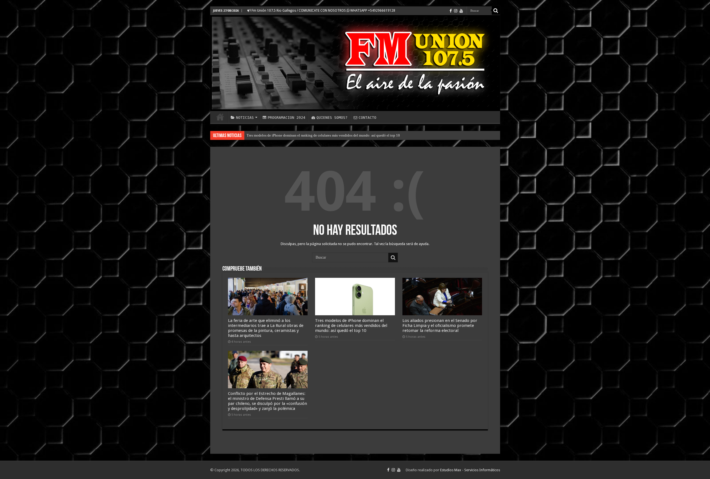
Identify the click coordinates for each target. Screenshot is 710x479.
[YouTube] (461, 10)
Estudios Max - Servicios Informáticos (470, 470)
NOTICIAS (245, 117)
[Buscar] (496, 10)
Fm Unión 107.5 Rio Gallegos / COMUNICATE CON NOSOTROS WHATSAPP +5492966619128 (323, 10)
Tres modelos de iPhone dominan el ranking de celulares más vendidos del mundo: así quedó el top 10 (323, 135)
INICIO (220, 117)
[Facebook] (450, 10)
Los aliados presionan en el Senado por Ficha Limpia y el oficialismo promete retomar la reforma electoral (439, 325)
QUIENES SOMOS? (332, 117)
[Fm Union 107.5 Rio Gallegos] (355, 63)
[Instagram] (455, 10)
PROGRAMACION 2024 (286, 117)
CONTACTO (367, 117)
